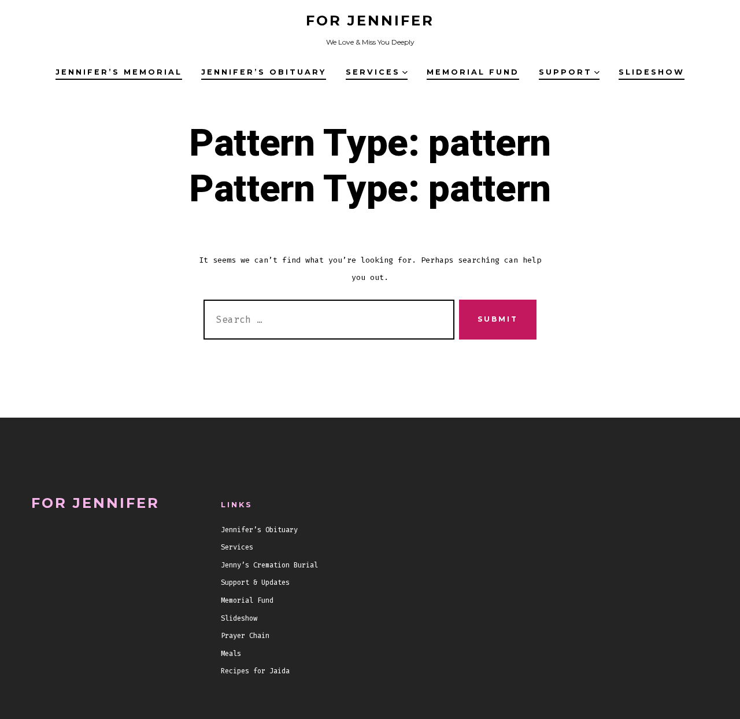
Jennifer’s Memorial (119, 72)
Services (373, 72)
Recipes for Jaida (255, 671)
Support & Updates (255, 582)
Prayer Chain (245, 635)
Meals (231, 653)
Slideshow (651, 72)
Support (565, 72)
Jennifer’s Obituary (263, 72)
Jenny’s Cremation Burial (269, 565)
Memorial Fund (473, 72)
